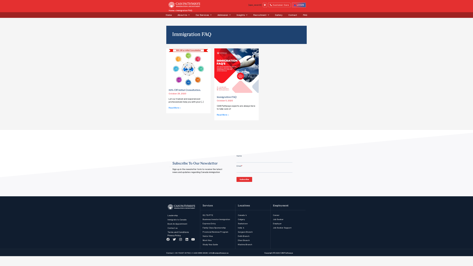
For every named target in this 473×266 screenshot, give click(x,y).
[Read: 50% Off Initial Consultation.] (188, 67)
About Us (182, 15)
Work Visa (207, 240)
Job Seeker (278, 219)
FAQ (305, 15)
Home (171, 10)
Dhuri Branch (244, 240)
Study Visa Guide (210, 244)
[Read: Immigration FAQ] (236, 70)
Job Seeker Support (282, 228)
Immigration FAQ (227, 97)
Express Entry (209, 223)
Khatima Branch (245, 244)
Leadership (173, 215)
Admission (223, 15)
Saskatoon (243, 223)
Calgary (241, 219)
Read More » (175, 107)
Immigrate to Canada (177, 219)
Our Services (202, 15)
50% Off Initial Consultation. (185, 90)
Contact (292, 15)
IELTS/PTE (208, 215)
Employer (277, 223)
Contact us (173, 228)
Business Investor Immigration (216, 219)
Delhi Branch (243, 236)
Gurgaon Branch (245, 232)
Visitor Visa (208, 236)
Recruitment (260, 15)
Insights (241, 15)
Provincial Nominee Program (215, 232)
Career (276, 215)
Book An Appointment (177, 224)
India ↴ (241, 228)
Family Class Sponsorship (214, 228)
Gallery (278, 15)
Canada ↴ (242, 215)
